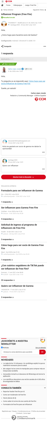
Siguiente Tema (38, 10)
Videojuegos (17, 5)
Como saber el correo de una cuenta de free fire (19, 401)
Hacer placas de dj (9, 398)
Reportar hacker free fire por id (14, 391)
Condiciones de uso (24, 411)
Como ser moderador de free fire (14, 395)
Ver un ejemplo (40, 348)
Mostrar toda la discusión (22, 177)
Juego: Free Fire (30, 5)
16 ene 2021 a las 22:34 (15, 143)
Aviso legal (27, 413)
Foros (8, 5)
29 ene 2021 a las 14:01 (28, 25)
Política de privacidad (38, 411)
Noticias (6, 348)
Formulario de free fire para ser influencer (17, 404)
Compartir (7, 46)
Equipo (15, 411)
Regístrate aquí (6, 411)
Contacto (19, 413)
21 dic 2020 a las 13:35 (15, 71)
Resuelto (6, 17)
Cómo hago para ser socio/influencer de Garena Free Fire (23, 82)
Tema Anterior (8, 10)
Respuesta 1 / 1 (7, 59)
